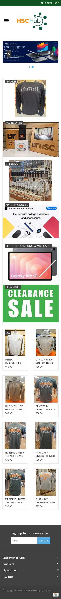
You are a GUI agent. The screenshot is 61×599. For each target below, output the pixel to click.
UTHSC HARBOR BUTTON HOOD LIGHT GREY (44, 361)
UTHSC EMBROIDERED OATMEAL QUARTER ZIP (13, 361)
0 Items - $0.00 (52, 2)
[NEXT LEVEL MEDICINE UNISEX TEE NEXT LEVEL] (15, 482)
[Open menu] (6, 20)
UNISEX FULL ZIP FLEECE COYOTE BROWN (14, 408)
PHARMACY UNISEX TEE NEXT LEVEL (45, 454)
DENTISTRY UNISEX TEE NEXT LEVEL (45, 408)
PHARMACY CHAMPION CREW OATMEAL (45, 501)
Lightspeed (46, 590)
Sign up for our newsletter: (31, 533)
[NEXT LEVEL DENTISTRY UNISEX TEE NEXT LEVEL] (46, 389)
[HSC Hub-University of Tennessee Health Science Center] (37, 20)
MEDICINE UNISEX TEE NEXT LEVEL (15, 501)
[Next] (52, 54)
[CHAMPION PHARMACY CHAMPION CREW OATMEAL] (46, 482)
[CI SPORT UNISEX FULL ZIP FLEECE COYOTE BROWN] (15, 389)
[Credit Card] (55, 594)
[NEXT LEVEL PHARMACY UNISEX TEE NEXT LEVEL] (46, 435)
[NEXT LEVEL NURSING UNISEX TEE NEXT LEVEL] (15, 435)
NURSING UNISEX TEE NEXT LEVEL (14, 454)
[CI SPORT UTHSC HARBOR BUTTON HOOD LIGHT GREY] (46, 342)
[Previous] (9, 54)
